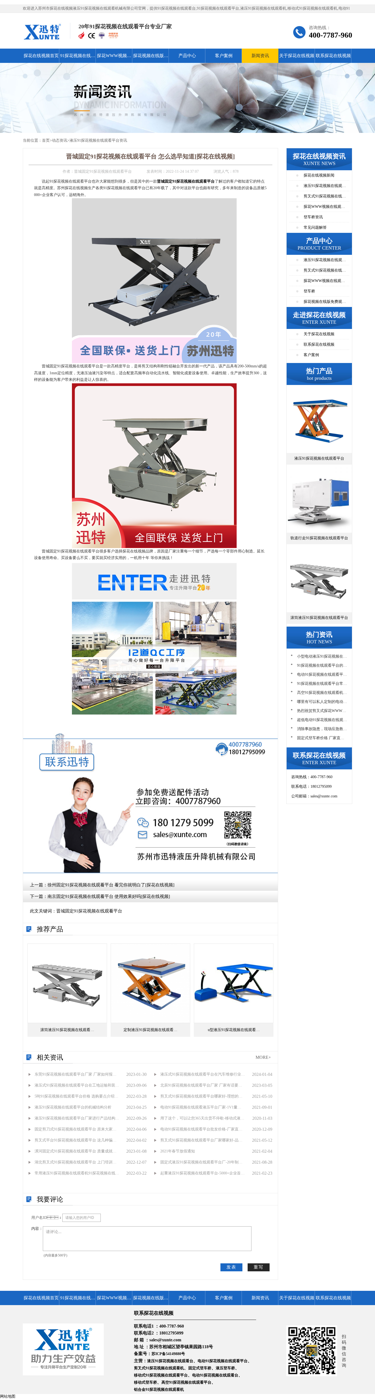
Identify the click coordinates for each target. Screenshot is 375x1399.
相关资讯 (50, 1057)
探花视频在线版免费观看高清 (150, 58)
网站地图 (7, 1396)
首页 (46, 140)
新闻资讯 (260, 55)
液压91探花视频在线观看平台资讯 (98, 140)
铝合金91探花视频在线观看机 (159, 1389)
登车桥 (309, 291)
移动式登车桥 (145, 1382)
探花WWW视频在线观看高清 (114, 58)
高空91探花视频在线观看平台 (186, 1382)
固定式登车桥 (199, 1368)
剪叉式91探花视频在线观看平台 (325, 272)
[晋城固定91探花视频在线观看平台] (154, 280)
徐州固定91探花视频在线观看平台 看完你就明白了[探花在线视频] (110, 885)
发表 (231, 1267)
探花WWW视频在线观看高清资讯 (324, 208)
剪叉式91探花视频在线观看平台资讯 (325, 198)
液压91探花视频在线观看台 (170, 1361)
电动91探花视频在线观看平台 (223, 1361)
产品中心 (187, 55)
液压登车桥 (225, 1368)
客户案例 (224, 55)
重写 (259, 1267)
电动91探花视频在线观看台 (215, 1375)
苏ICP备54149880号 (168, 1354)
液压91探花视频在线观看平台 (325, 261)
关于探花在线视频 (296, 55)
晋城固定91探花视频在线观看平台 (89, 911)
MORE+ (263, 1057)
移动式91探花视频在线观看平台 (161, 1375)
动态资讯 (59, 140)
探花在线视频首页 (41, 55)
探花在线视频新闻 (319, 175)
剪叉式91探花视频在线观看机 (159, 1368)
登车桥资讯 (313, 217)
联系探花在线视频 (333, 55)
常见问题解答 (315, 227)
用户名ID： (46, 1218)
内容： (37, 1229)
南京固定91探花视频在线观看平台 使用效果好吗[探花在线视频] (108, 896)
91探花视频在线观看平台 (77, 58)
